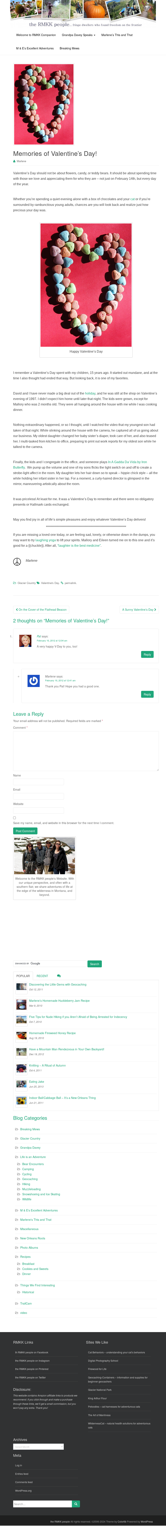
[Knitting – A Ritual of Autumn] (21, 1069)
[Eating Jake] (21, 1085)
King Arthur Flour (97, 1398)
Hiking (26, 1184)
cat (132, 199)
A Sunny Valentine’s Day (138, 609)
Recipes (25, 1257)
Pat (39, 636)
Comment (20, 727)
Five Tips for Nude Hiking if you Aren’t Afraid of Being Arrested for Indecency (78, 1017)
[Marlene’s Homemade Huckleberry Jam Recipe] (21, 1004)
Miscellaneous (29, 1229)
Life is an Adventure (33, 1157)
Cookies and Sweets (35, 1269)
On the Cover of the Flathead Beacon (42, 609)
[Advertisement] (43, 929)
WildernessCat (96, 1423)
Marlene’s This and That (117, 35)
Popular (23, 976)
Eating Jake (36, 1081)
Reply (147, 654)
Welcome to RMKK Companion (36, 35)
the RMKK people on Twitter (30, 1377)
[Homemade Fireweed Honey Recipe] (21, 1037)
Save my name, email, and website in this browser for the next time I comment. (63, 823)
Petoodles (93, 1406)
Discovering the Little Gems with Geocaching (57, 984)
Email (16, 789)
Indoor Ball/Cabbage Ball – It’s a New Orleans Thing (62, 1098)
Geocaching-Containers (101, 1377)
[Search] (76, 1503)
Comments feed (24, 1482)
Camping (28, 1169)
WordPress (147, 1521)
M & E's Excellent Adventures (39, 1210)
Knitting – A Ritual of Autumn (47, 1065)
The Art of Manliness (99, 1415)
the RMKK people (60, 1521)
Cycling (27, 1174)
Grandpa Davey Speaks (77, 35)
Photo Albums (29, 1247)
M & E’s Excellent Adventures (35, 48)
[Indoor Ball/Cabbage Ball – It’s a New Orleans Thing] (21, 1101)
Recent (42, 976)
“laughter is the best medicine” (79, 545)
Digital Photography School (103, 1360)
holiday (90, 393)
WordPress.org (23, 1490)
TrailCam (26, 1303)
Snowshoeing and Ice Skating (41, 1194)
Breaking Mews (69, 48)
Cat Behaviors (96, 1352)
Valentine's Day (50, 583)
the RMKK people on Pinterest (31, 1369)
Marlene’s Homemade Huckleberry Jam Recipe (59, 1001)
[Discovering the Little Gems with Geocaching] (21, 988)
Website (18, 804)
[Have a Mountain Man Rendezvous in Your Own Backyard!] (21, 1053)
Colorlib (122, 1521)
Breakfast (28, 1264)
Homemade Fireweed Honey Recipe (52, 1033)
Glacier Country (27, 583)
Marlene (21, 161)
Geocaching (30, 1179)
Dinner (26, 1274)
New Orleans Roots (32, 1238)
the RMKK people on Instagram (32, 1360)
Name (17, 775)
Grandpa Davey (30, 1147)
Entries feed (21, 1473)
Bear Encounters (33, 1164)
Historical (28, 1292)
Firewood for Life (97, 1369)
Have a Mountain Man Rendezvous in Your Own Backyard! (66, 1049)
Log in (18, 1465)
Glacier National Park (100, 1389)
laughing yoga (45, 540)
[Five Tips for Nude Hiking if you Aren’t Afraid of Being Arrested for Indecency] (21, 1020)
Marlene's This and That (35, 1220)
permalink (70, 583)
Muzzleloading (31, 1189)
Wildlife (26, 1199)
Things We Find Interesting (37, 1285)
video (23, 1313)
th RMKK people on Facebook (31, 1352)
